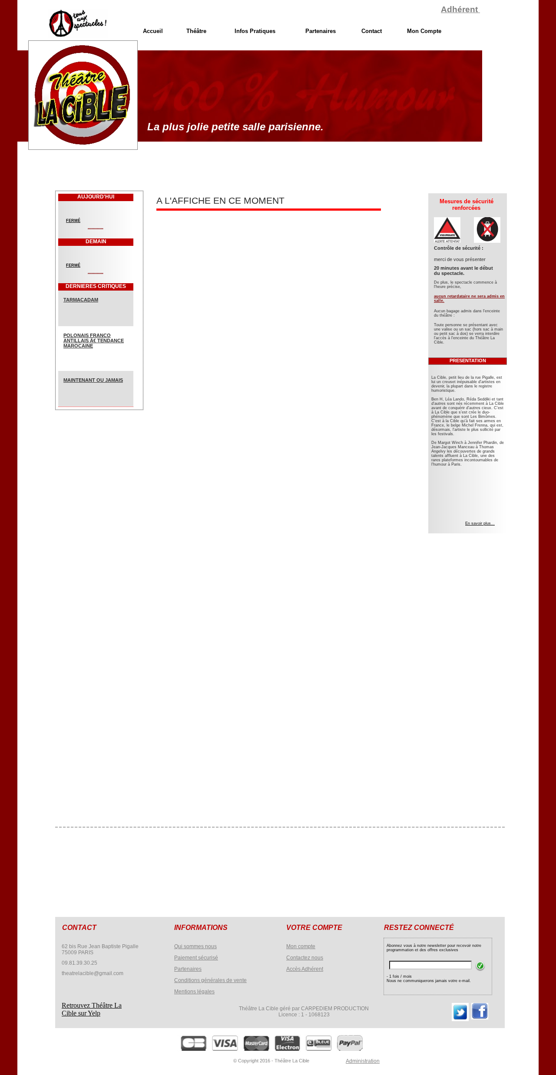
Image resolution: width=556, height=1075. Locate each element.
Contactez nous (304, 958)
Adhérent (460, 9)
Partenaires (188, 969)
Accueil (153, 31)
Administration (363, 1061)
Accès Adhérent (304, 969)
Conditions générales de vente (210, 980)
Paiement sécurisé (196, 958)
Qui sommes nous (195, 946)
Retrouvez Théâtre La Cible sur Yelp (92, 1009)
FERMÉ (73, 220)
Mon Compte (424, 31)
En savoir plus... (480, 523)
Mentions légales (194, 992)
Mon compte (300, 946)
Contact (371, 31)
